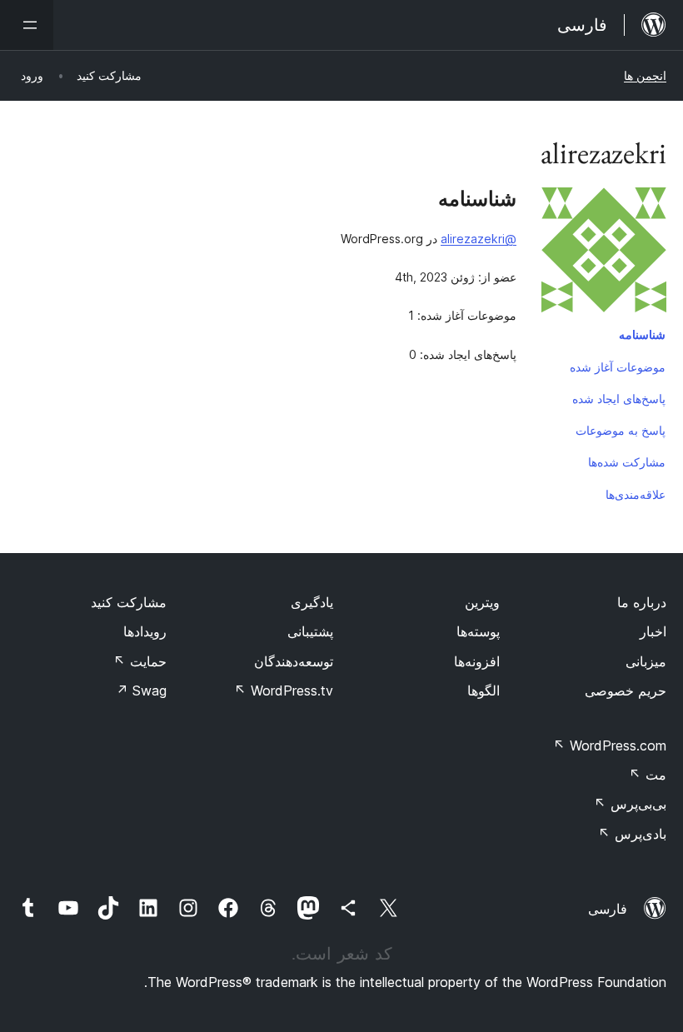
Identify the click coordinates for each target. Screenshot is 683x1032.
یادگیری (312, 602)
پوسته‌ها (478, 631)
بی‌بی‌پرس (630, 803)
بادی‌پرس (632, 833)
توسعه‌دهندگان (293, 661)
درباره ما (641, 602)
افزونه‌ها (477, 661)
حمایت (140, 661)
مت (647, 774)
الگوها (483, 690)
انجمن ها (645, 75)
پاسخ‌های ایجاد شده (619, 398)
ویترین (482, 602)
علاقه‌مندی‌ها (636, 494)
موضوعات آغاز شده (618, 367)
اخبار (653, 631)
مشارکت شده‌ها (627, 462)
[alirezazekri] (603, 253)
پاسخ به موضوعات (621, 430)
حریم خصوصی (625, 690)
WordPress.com (609, 745)
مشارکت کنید (129, 602)
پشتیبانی (310, 631)
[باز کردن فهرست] (26, 25)
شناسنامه (642, 334)
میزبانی (646, 661)
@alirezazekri (478, 239)
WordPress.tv (283, 690)
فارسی (607, 908)
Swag (141, 690)
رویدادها (145, 631)
